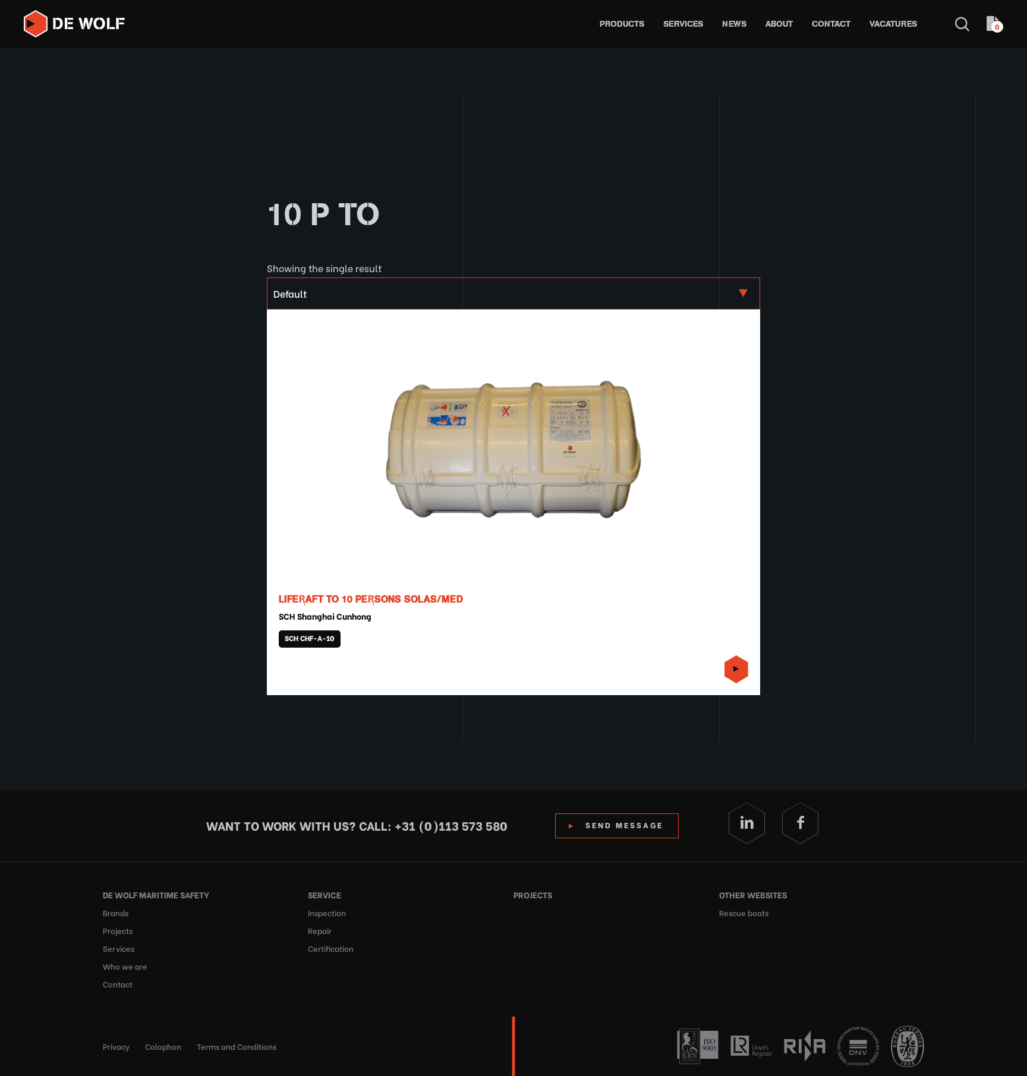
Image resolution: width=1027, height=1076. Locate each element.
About (779, 24)
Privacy (116, 1046)
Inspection (327, 912)
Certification (331, 948)
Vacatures (893, 24)
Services (683, 24)
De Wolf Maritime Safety (156, 894)
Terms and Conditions (236, 1046)
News (734, 24)
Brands (115, 912)
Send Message (624, 824)
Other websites (753, 894)
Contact (831, 24)
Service (324, 894)
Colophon (163, 1046)
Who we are (125, 965)
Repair (320, 930)
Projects (118, 930)
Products (622, 24)
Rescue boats (743, 912)
